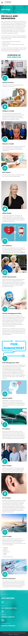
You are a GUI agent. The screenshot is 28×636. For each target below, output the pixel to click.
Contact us (16, 634)
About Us (11, 634)
